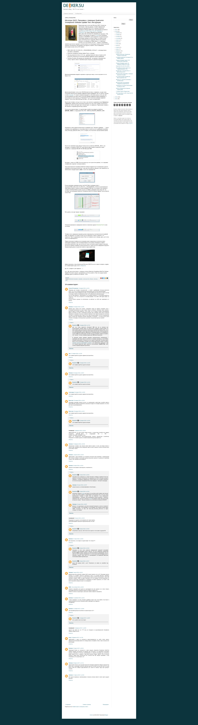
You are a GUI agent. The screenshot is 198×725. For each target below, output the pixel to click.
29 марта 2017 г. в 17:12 (78, 663)
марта (117, 49)
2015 (116, 97)
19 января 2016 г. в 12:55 (78, 306)
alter (70, 353)
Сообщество (78, 13)
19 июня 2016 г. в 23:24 (78, 465)
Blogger (106, 715)
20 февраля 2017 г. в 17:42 (77, 637)
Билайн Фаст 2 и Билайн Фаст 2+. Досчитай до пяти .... (123, 71)
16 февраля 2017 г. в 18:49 (80, 628)
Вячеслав (71, 400)
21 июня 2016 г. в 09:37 (82, 504)
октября (118, 36)
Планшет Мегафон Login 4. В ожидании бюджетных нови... (123, 64)
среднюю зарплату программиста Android (81, 342)
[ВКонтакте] (102, 278)
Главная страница (68, 13)
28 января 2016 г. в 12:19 (84, 362)
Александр (71, 392)
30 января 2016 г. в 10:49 (79, 400)
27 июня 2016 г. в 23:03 (78, 538)
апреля (118, 47)
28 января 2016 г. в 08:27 (78, 373)
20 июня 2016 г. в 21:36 (84, 491)
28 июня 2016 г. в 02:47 (84, 561)
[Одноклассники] (106, 278)
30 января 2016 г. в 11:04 (79, 411)
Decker (91, 715)
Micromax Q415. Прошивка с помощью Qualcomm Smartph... (124, 74)
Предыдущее (106, 704)
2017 (116, 29)
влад (70, 637)
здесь (83, 493)
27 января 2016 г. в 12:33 (76, 353)
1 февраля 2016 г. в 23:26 (80, 430)
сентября (118, 38)
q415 (66, 280)
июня (117, 43)
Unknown (71, 306)
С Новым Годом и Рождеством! (122, 91)
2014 (116, 98)
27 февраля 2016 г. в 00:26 (79, 444)
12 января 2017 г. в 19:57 (84, 618)
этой (91, 498)
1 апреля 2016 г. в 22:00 (78, 454)
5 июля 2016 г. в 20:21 (78, 572)
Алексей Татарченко (73, 288)
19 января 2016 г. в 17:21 (84, 325)
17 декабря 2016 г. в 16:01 (79, 597)
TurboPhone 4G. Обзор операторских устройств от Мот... (124, 86)
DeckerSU (74, 325)
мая (117, 45)
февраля (118, 50)
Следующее (68, 704)
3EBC (70, 587)
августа (118, 40)
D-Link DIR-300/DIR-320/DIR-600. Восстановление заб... (123, 77)
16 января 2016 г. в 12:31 (84, 288)
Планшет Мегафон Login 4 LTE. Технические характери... (123, 61)
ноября (118, 34)
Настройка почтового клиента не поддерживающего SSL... (123, 68)
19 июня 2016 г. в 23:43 (84, 474)
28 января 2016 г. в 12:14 (84, 382)
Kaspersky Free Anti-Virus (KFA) (122, 66)
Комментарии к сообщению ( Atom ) (80, 706)
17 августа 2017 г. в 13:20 (78, 675)
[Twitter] (104, 278)
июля (117, 41)
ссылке (97, 35)
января (118, 52)
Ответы (71, 322)
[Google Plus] (101, 278)
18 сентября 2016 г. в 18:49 (78, 587)
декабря (118, 32)
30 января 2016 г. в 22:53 (84, 420)
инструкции (70, 95)
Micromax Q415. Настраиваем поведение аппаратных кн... (122, 83)
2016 (116, 31)
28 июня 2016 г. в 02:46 (84, 528)
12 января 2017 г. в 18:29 (78, 608)
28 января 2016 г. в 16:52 (79, 392)
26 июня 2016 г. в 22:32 (80, 518)
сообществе (83, 265)
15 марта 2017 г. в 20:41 (78, 648)
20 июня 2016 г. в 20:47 (82, 485)
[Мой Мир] (107, 278)
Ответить (71, 302)
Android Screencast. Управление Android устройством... (123, 55)
